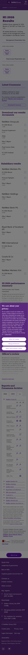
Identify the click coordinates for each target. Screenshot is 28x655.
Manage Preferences (14, 343)
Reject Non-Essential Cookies (14, 348)
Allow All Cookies (14, 339)
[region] (14, 327)
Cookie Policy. (8, 334)
